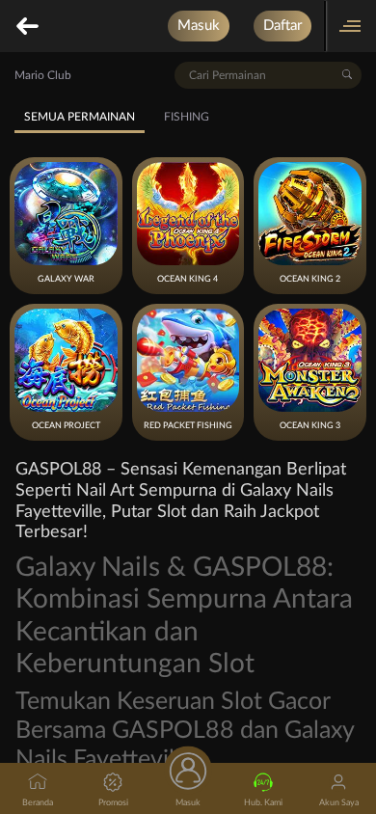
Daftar (282, 25)
